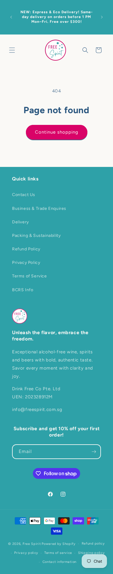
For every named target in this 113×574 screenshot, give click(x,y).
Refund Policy (26, 249)
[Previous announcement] (11, 17)
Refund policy (93, 543)
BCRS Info (22, 289)
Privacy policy (26, 553)
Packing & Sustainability (36, 235)
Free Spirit (32, 544)
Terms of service (58, 553)
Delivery (20, 222)
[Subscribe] (93, 451)
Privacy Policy (26, 262)
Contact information (59, 562)
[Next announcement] (101, 17)
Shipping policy (91, 553)
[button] (12, 50)
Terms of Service (29, 276)
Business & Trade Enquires (39, 208)
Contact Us (23, 194)
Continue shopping (56, 132)
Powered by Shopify (59, 544)
